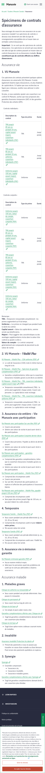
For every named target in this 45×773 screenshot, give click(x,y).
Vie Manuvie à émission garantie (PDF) (17, 559)
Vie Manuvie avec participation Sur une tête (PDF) (21, 423)
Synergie (6, 662)
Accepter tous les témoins (22, 769)
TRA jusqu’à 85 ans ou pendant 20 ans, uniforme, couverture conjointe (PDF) (11, 261)
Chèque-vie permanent (11, 599)
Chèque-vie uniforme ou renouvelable (16, 590)
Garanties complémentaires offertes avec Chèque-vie (22, 613)
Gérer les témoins (22, 763)
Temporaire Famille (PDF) (12, 531)
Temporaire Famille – (17, 514)
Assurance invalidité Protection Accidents (18, 641)
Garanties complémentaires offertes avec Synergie (21, 677)
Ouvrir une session (32, 4)
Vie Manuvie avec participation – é (21, 473)
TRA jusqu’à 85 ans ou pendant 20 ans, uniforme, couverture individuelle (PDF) (11, 155)
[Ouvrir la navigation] (40, 4)
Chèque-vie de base (10, 606)
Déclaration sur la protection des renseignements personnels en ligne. (20, 757)
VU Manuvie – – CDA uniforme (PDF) (20, 359)
